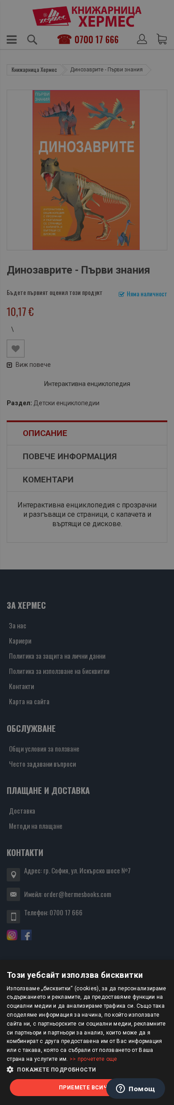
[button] (87, 1070)
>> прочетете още (93, 1059)
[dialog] (87, 1032)
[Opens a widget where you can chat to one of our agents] (135, 1089)
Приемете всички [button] (87, 1087)
